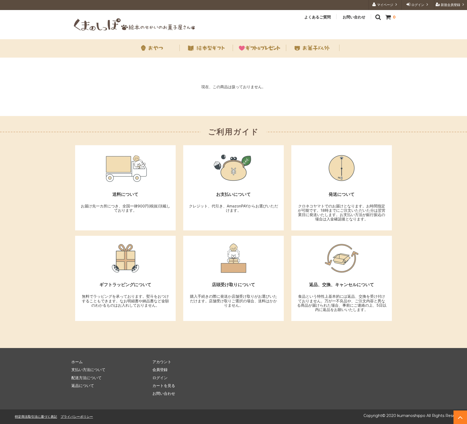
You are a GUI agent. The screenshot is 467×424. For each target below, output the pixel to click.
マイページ (385, 5)
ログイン (418, 5)
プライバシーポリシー (77, 417)
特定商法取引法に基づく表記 (36, 417)
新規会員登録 (450, 5)
